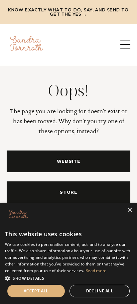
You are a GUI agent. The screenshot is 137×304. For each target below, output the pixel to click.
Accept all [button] (36, 291)
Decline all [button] (99, 291)
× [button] (129, 210)
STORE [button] (68, 192)
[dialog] (68, 253)
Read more (96, 270)
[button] (68, 278)
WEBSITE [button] (68, 161)
